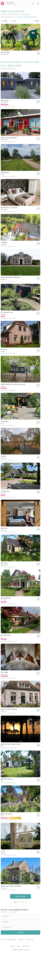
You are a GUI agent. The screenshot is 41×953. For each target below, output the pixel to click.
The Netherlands (29, 17)
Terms (18, 946)
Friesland (19, 17)
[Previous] (3, 37)
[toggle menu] (38, 3)
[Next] (37, 37)
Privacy (12, 946)
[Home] (2, 939)
